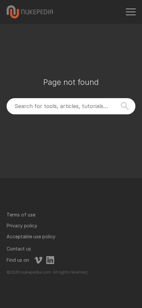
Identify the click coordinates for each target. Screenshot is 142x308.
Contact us (19, 248)
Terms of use (21, 214)
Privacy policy (22, 225)
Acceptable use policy (31, 236)
